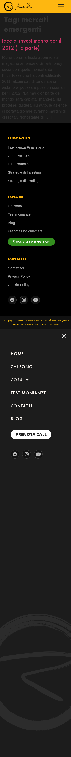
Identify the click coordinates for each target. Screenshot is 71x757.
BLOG (17, 419)
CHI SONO (22, 367)
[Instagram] (24, 300)
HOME (17, 354)
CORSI (17, 380)
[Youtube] (35, 300)
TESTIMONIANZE (28, 393)
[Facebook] (12, 300)
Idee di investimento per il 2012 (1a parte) (31, 44)
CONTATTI (21, 406)
